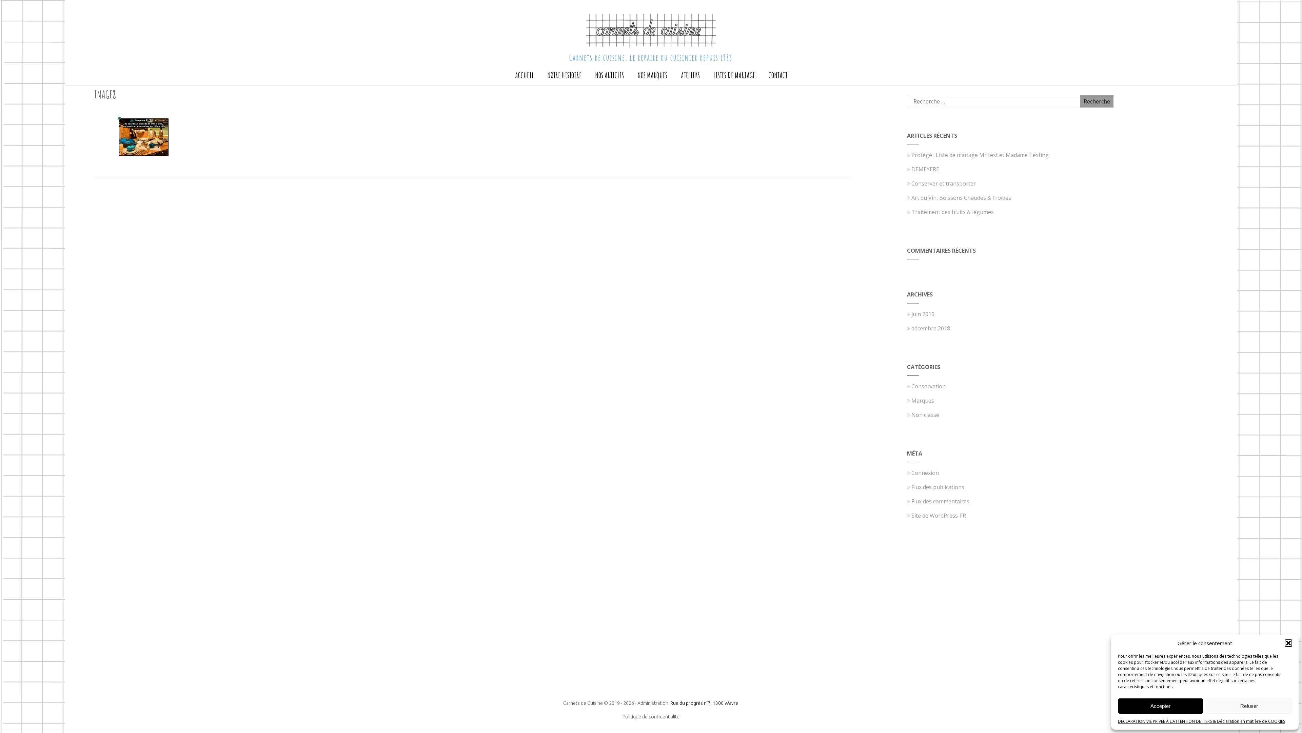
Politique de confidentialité (651, 716)
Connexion (925, 473)
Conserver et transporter (943, 183)
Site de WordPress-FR (938, 515)
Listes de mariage (734, 75)
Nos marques (652, 75)
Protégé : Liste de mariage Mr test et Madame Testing (980, 155)
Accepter (1160, 706)
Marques (922, 400)
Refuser (1249, 706)
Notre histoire (564, 75)
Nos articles (609, 75)
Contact (778, 75)
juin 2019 (922, 314)
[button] (1288, 643)
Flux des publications (937, 487)
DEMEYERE (925, 169)
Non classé (925, 415)
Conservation (928, 386)
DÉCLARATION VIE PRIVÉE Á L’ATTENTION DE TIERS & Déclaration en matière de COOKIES (1201, 721)
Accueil (524, 75)
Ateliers (690, 75)
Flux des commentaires (940, 501)
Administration (653, 703)
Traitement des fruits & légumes (952, 212)
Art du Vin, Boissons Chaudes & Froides (961, 197)
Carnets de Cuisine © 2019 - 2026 (598, 703)
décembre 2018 (930, 328)
